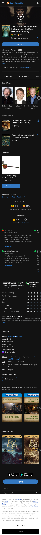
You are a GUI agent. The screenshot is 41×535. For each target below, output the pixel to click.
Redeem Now (9, 379)
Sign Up (20, 482)
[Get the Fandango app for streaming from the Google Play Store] (26, 475)
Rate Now (25, 223)
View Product (10, 186)
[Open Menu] (3, 3)
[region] (20, 514)
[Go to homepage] (15, 3)
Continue (20, 531)
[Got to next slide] (39, 98)
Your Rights (34, 506)
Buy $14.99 (20, 44)
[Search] (38, 3)
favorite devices (25, 67)
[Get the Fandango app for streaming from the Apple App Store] (14, 475)
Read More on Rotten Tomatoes (12, 197)
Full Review (8, 246)
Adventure (11, 336)
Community (16, 223)
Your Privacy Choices (20, 526)
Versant (18, 500)
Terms (6, 502)
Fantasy (19, 336)
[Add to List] (38, 38)
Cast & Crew (8, 77)
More (3, 64)
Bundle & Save (24, 77)
